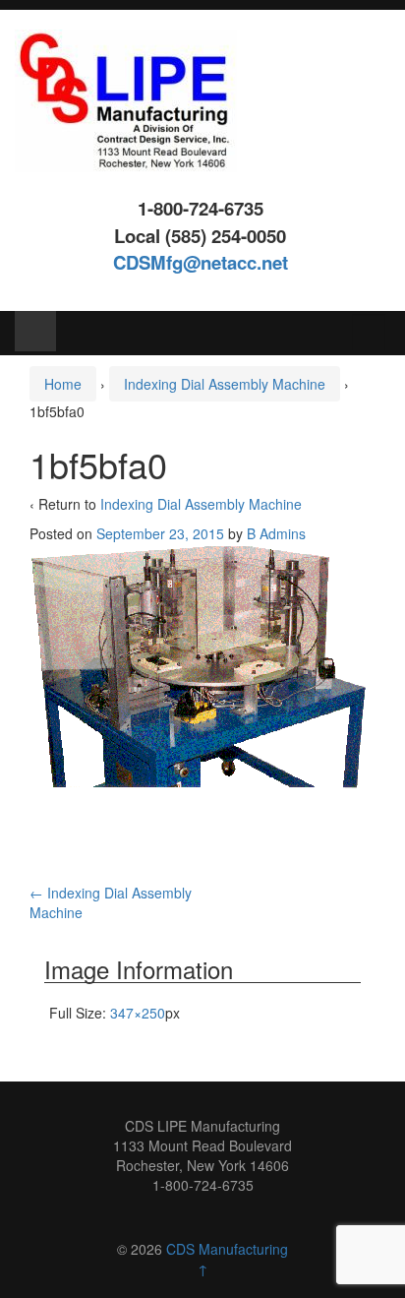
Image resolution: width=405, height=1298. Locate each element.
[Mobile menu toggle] (35, 331)
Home (63, 384)
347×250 (137, 1012)
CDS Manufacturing (227, 1249)
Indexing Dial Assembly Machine (224, 384)
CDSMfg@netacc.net (200, 262)
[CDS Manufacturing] (126, 98)
